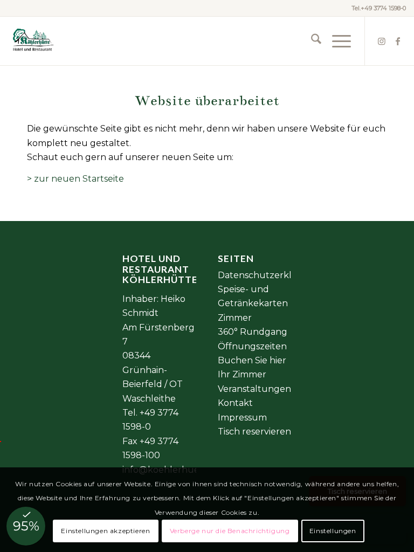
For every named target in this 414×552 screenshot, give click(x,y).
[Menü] (336, 41)
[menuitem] (310, 41)
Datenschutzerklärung (268, 275)
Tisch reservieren (254, 431)
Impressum (242, 417)
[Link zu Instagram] (382, 41)
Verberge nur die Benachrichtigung (230, 531)
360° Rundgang (252, 332)
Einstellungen (332, 531)
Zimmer (235, 318)
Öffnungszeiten (252, 346)
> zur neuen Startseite (75, 179)
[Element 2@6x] (32, 41)
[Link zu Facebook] (398, 41)
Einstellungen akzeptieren (105, 531)
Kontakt (235, 403)
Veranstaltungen (254, 389)
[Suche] (310, 41)
